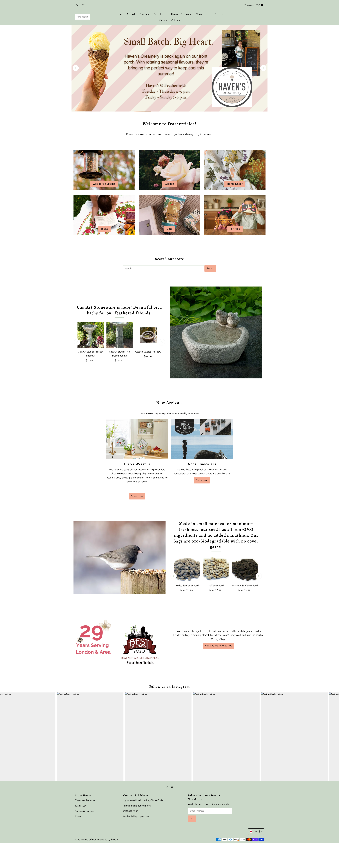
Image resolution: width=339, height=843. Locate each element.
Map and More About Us (218, 646)
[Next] (263, 68)
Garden (159, 14)
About (131, 14)
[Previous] (76, 68)
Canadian (203, 14)
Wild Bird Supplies (104, 184)
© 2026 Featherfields (85, 840)
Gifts (175, 20)
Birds (144, 14)
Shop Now (137, 496)
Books (219, 14)
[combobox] (106, 5)
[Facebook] (167, 787)
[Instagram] (172, 787)
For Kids (235, 229)
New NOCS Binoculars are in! (169, 68)
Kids (162, 20)
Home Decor (180, 14)
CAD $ (256, 832)
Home (117, 14)
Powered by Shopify (108, 840)
